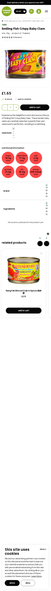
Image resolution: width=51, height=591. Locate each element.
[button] (20, 11)
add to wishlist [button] (24, 99)
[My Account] (38, 11)
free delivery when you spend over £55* (25, 2)
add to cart (34, 107)
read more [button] (7, 132)
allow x (43, 549)
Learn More (36, 576)
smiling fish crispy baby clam (33, 21)
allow (12, 583)
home (6, 21)
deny (28, 583)
